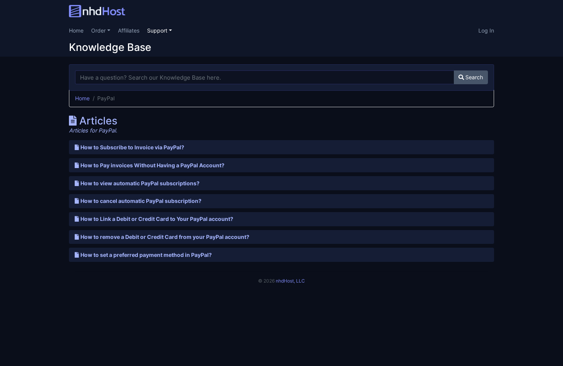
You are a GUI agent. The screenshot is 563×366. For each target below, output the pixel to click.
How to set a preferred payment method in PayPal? (146, 255)
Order (99, 30)
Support (158, 30)
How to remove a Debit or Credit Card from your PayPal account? (164, 237)
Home (76, 30)
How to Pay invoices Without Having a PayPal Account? (152, 165)
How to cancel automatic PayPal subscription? (140, 201)
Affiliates (128, 30)
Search (473, 77)
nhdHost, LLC (290, 281)
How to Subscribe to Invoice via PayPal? (132, 147)
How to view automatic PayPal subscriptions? (140, 183)
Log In (486, 30)
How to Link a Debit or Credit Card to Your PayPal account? (156, 219)
